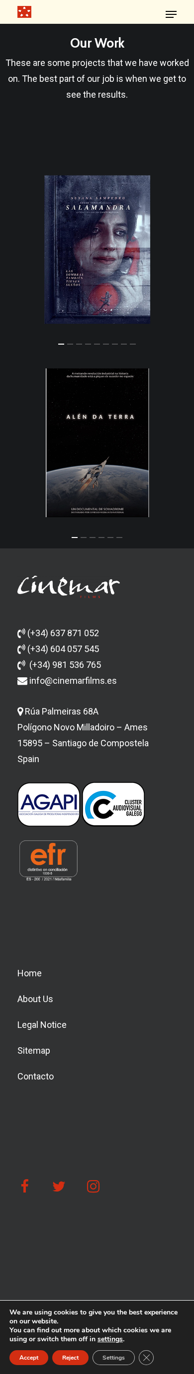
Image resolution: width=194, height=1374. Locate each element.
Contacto (35, 1076)
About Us (35, 999)
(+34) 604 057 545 (63, 649)
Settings (113, 1358)
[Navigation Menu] (171, 14)
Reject (70, 1358)
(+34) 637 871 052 (63, 633)
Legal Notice (42, 1024)
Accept (28, 1358)
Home (29, 973)
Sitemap (33, 1050)
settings (110, 1339)
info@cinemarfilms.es (72, 680)
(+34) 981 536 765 (65, 664)
